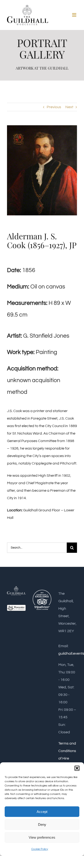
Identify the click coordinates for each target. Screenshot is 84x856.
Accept (42, 812)
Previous (54, 107)
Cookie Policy (39, 849)
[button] (77, 768)
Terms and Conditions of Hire (67, 751)
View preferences (42, 837)
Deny (42, 824)
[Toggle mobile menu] (74, 14)
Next (69, 107)
